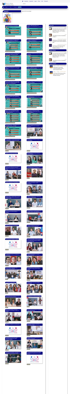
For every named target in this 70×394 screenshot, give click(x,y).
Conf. (42, 1)
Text (10, 7)
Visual (6, 7)
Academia (26, 1)
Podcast (15, 7)
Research (46, 1)
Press (39, 1)
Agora (35, 1)
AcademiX (31, 1)
